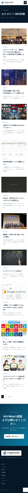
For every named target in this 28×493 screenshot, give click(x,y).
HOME (2, 17)
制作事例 (3, 475)
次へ (10, 396)
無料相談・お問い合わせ (14, 436)
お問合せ (3, 483)
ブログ (2, 478)
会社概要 (3, 472)
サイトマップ (4, 480)
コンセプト (3, 467)
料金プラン (3, 469)
